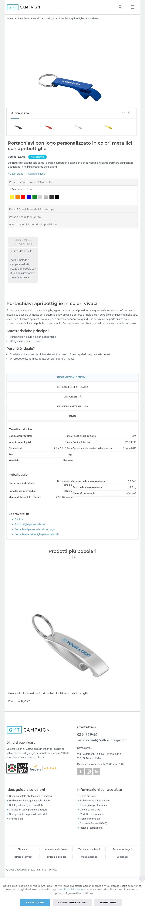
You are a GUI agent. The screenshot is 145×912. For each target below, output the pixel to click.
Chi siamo (23, 849)
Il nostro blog (16, 818)
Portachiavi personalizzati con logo (36, 18)
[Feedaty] (43, 768)
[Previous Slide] (124, 112)
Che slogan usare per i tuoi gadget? (28, 809)
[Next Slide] (128, 112)
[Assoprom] (18, 768)
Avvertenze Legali (122, 849)
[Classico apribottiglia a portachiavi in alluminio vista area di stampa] (71, 65)
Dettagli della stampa (72, 387)
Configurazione (72, 902)
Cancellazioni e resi (90, 809)
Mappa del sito (89, 856)
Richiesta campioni (90, 818)
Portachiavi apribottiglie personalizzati (79, 18)
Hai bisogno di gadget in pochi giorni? (29, 800)
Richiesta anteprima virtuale (95, 800)
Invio (72, 416)
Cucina (19, 519)
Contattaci (122, 856)
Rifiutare (108, 902)
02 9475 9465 (87, 734)
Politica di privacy (22, 856)
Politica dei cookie (71, 889)
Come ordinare (88, 796)
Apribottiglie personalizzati (30, 524)
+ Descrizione (15, 173)
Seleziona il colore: (21, 189)
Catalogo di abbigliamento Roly (26, 805)
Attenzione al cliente (56, 849)
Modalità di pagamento (92, 814)
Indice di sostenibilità (72, 406)
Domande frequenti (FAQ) (93, 823)
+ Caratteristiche (35, 173)
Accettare (35, 902)
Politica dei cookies (56, 856)
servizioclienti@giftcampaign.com (102, 740)
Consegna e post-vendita (93, 805)
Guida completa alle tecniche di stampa (30, 796)
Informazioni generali (72, 377)
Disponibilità (72, 396)
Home (9, 18)
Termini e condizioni (89, 849)
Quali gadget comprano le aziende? (28, 814)
